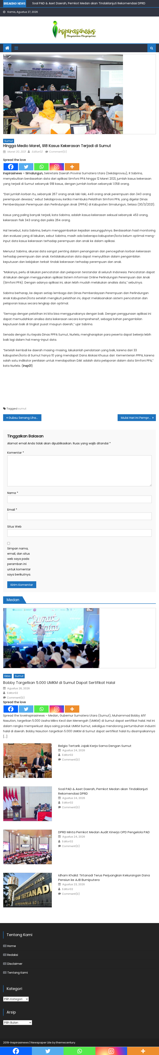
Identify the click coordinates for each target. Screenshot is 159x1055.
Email (12, 510)
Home (11, 946)
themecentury (65, 1042)
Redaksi (12, 955)
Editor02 (37, 152)
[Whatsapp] (41, 166)
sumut (22, 409)
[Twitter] (26, 166)
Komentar (15, 453)
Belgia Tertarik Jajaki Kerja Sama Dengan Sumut (94, 746)
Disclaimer (14, 964)
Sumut (8, 141)
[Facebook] (11, 166)
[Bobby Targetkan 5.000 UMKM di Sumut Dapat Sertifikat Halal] (79, 638)
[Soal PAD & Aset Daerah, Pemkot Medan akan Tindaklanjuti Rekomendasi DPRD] (27, 803)
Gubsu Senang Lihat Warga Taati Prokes (24, 418)
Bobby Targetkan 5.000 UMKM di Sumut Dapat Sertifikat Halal (59, 682)
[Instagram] (56, 166)
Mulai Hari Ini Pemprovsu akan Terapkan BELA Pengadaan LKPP (138, 418)
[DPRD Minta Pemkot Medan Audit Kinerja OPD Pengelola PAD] (27, 847)
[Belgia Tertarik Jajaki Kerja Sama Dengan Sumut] (27, 760)
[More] (72, 166)
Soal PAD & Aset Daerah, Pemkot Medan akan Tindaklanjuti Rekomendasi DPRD (88, 3)
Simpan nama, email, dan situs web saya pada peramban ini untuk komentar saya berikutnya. (19, 561)
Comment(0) (58, 152)
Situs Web (14, 527)
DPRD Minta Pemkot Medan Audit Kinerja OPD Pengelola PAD (104, 832)
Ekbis (7, 676)
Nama (12, 493)
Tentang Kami (17, 973)
